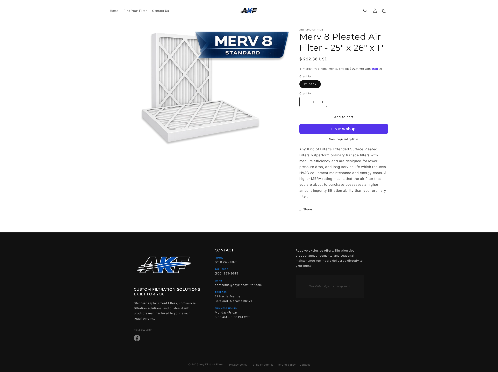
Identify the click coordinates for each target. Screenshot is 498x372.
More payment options (344, 139)
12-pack (310, 84)
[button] (365, 10)
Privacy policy (238, 364)
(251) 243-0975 (226, 262)
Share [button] (307, 209)
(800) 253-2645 (226, 273)
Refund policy (286, 364)
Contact (305, 364)
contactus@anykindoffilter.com (238, 285)
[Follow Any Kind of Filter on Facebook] (137, 338)
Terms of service (262, 364)
